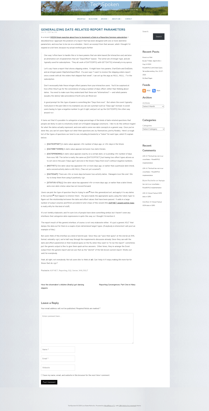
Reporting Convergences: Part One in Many (117, 284)
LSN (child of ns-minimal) (127, 406)
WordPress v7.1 (109, 406)
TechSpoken (104, 4)
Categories (147, 125)
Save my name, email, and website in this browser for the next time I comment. (76, 375)
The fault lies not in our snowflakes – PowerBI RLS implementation (152, 159)
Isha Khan (145, 202)
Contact (128, 19)
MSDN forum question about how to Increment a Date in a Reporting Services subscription (88, 37)
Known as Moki (147, 57)
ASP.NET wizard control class (121, 203)
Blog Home (93, 19)
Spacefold (81, 19)
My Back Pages (147, 78)
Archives (146, 103)
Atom (158, 91)
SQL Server (73, 270)
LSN (55, 32)
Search (159, 36)
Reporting (63, 270)
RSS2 (148, 91)
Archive (104, 19)
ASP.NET (54, 270)
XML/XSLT (83, 270)
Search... (145, 31)
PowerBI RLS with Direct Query (152, 68)
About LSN (116, 19)
